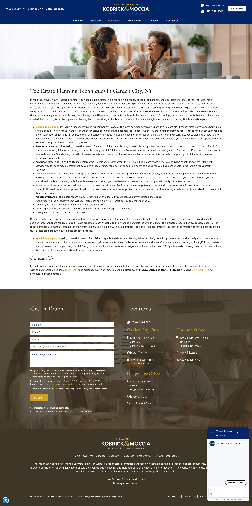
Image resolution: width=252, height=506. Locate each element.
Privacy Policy (82, 389)
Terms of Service (99, 389)
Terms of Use (205, 496)
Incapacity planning (46, 127)
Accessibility (174, 496)
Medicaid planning (45, 173)
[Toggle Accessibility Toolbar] (6, 500)
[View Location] (7, 8)
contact (71, 270)
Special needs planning (48, 238)
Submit (39, 398)
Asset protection (45, 185)
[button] (237, 9)
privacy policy (50, 384)
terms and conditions (72, 384)
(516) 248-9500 (201, 270)
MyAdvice (117, 496)
